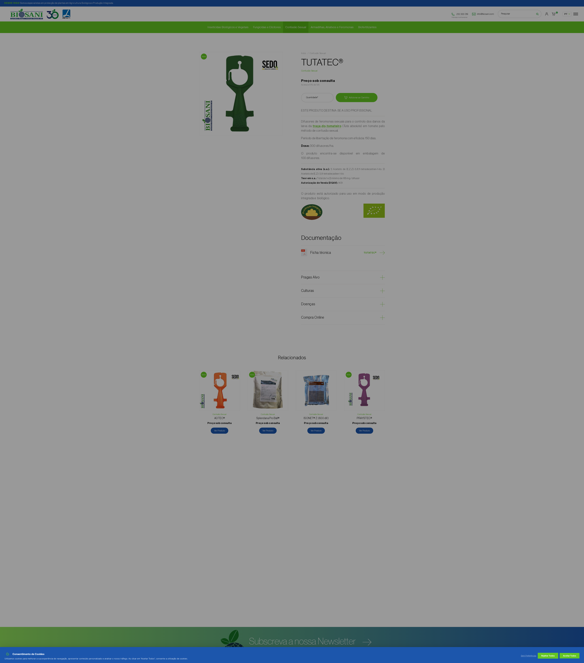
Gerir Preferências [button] (528, 655)
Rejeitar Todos (548, 655)
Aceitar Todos (569, 655)
